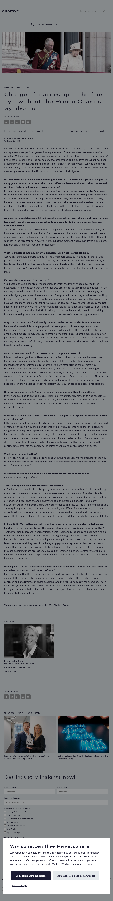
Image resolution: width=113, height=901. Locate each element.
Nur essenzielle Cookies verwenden (76, 875)
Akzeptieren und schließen (31, 875)
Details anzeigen (19, 885)
